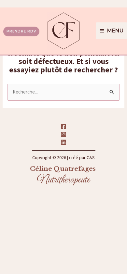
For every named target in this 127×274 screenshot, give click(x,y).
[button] (19, 31)
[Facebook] (63, 127)
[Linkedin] (63, 142)
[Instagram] (63, 134)
